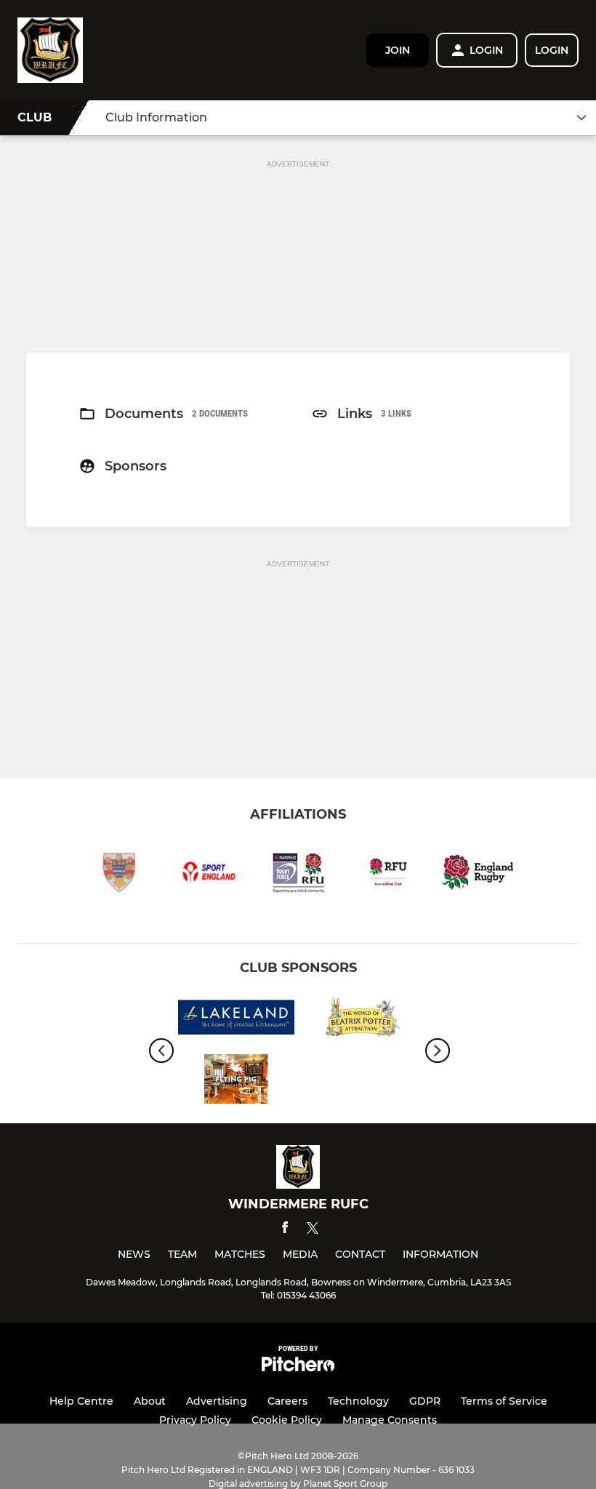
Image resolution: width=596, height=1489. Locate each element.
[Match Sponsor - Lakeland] (236, 1019)
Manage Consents (389, 1419)
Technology (358, 1401)
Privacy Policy (195, 1419)
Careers (287, 1401)
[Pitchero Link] (298, 1368)
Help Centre (81, 1401)
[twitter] (312, 1230)
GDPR (424, 1401)
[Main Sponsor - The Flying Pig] (236, 1081)
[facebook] (285, 1230)
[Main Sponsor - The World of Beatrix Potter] (360, 1019)
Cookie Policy (286, 1419)
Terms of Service (504, 1401)
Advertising (216, 1401)
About (150, 1401)
